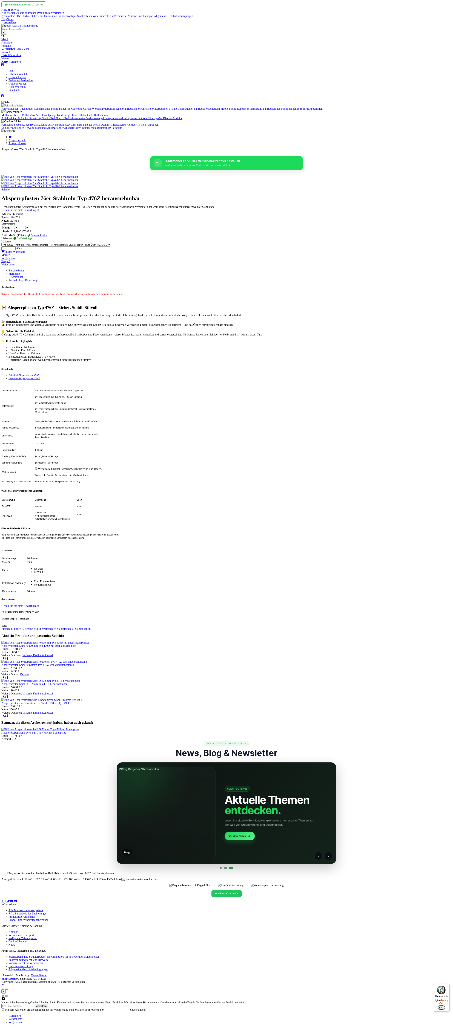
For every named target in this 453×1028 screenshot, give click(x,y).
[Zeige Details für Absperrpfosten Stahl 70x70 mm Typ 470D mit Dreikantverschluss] (45, 642)
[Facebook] (2, 901)
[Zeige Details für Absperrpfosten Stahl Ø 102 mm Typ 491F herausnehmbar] (40, 680)
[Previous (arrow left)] (2, 996)
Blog (4, 19)
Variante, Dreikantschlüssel (37, 655)
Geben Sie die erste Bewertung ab (20, 210)
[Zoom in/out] (2, 989)
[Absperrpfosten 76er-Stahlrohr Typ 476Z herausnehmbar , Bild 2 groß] (39, 179)
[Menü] (447, 986)
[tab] (14, 1015)
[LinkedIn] (15, 901)
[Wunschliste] (2, 658)
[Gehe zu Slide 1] (221, 868)
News (10, 19)
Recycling (70, 124)
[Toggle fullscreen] (6, 989)
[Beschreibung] (7, 658)
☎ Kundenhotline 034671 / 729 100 (24, 4)
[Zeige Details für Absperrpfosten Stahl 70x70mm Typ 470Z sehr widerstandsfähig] (44, 661)
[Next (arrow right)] (6, 996)
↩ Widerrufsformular (226, 893)
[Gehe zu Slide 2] (224, 868)
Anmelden (41, 1006)
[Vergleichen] (5, 658)
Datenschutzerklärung (116, 1009)
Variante (6, 241)
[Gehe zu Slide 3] (230, 868)
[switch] (441, 1007)
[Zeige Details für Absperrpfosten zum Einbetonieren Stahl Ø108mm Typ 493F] (42, 699)
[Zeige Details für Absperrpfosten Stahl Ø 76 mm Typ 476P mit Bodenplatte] (40, 729)
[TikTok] (8, 901)
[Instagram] (5, 901)
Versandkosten (39, 235)
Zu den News (134, 836)
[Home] (10, 136)
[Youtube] (12, 901)
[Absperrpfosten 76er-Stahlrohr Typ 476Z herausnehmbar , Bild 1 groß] (39, 176)
